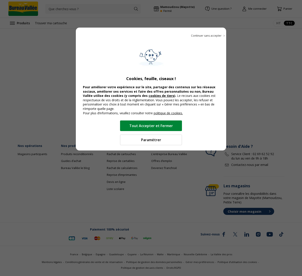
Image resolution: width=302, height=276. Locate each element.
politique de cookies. (168, 113)
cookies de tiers (161, 96)
